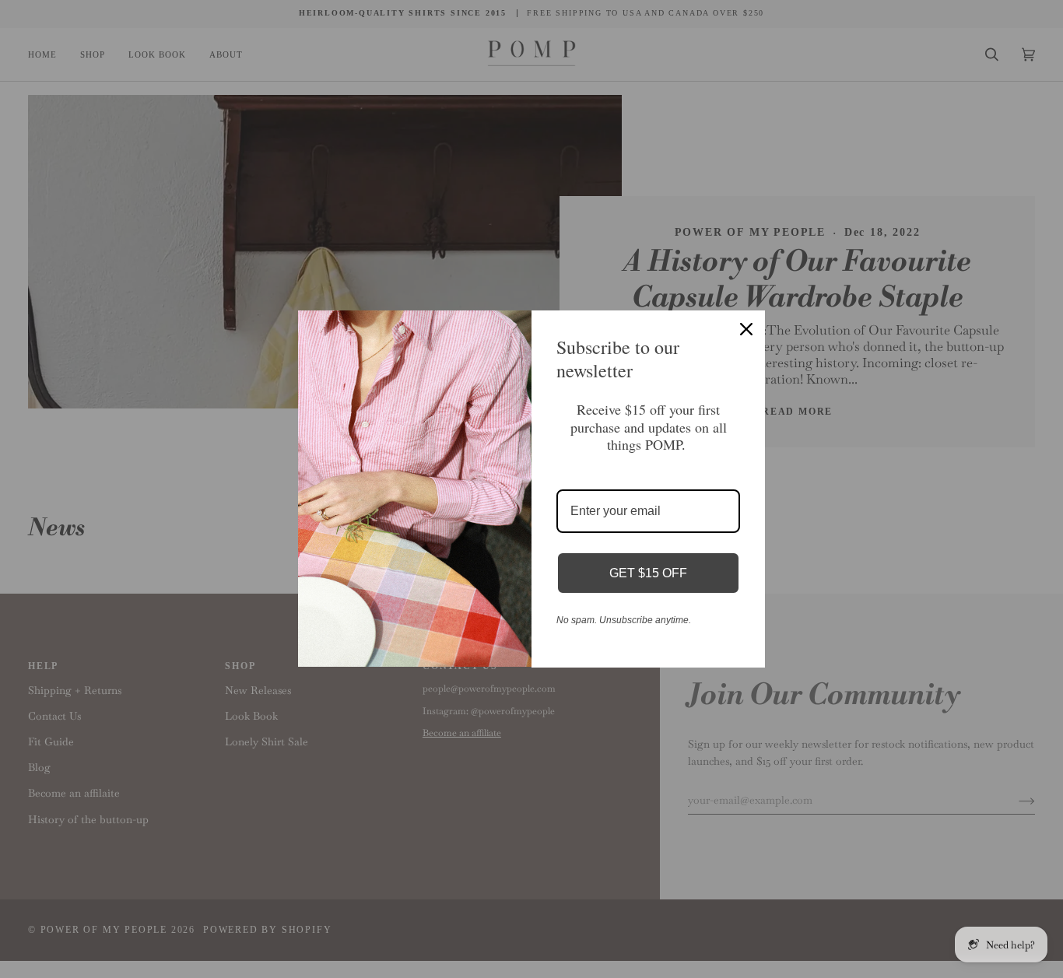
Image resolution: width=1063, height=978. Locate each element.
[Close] (746, 329)
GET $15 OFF (648, 573)
